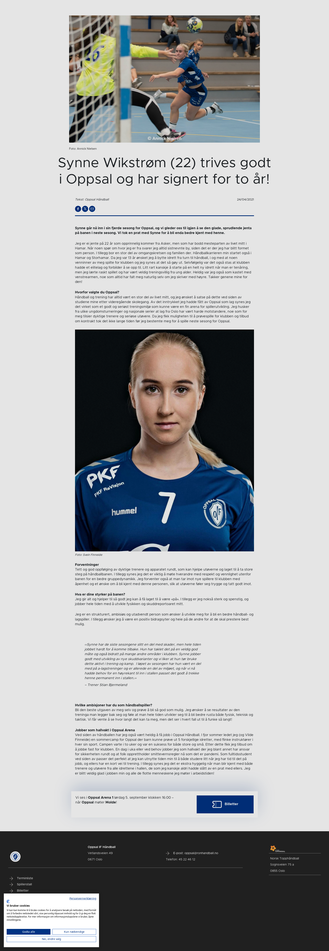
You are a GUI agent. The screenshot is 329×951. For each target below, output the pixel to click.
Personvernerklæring (82, 898)
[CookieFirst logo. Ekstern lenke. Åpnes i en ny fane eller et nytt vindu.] (8, 901)
